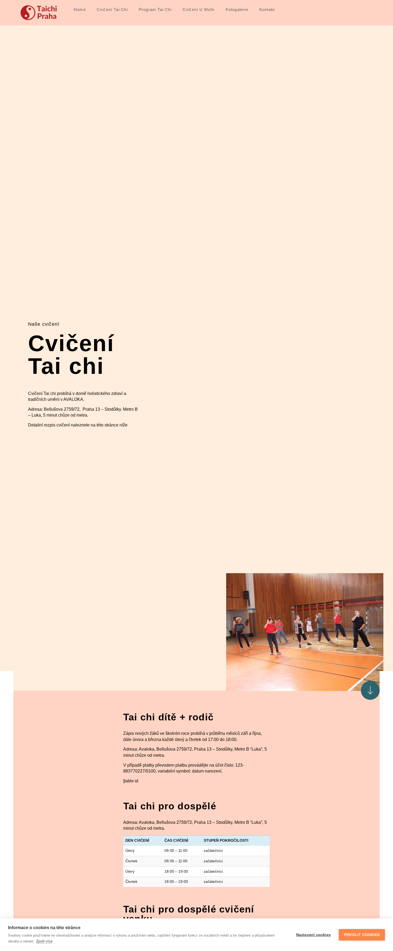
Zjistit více (44, 941)
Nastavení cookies (313, 935)
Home (80, 9)
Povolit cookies (362, 935)
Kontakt (267, 9)
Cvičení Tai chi (112, 9)
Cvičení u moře (199, 9)
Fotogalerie (237, 9)
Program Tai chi (155, 9)
